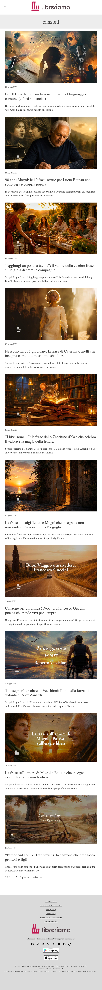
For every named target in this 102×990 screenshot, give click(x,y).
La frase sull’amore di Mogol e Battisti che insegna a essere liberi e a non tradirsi (46, 774)
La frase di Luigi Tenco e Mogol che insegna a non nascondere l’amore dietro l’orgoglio (44, 524)
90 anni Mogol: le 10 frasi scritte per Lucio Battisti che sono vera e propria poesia (47, 181)
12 (15, 877)
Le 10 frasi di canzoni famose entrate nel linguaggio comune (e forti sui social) (45, 96)
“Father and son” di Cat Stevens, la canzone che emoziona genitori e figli (50, 857)
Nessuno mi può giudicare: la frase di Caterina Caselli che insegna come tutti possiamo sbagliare (50, 353)
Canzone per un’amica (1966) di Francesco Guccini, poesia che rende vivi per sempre (45, 610)
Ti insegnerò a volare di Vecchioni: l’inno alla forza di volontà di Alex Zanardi (47, 692)
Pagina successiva (31, 877)
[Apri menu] (95, 6)
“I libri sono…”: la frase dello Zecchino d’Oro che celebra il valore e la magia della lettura (50, 438)
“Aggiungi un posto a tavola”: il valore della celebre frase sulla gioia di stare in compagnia (49, 267)
